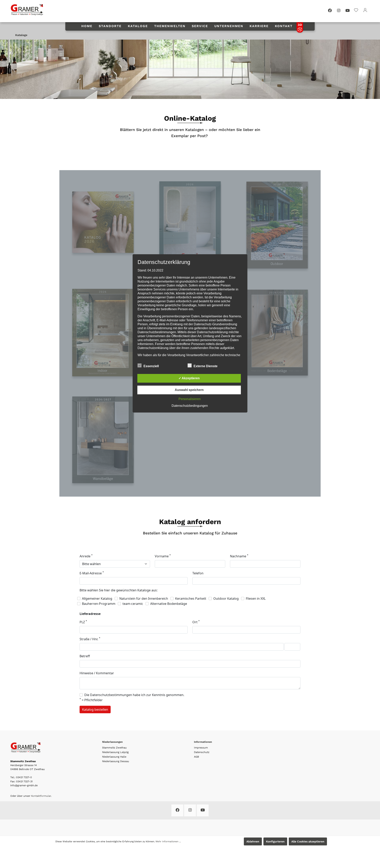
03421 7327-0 (24, 777)
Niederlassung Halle (114, 756)
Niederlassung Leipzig (115, 752)
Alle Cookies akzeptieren (307, 841)
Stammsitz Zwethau (114, 747)
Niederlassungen (112, 741)
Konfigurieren (275, 841)
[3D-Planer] (300, 27)
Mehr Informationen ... (168, 841)
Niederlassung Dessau (115, 761)
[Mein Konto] (365, 10)
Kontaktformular (41, 795)
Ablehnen (252, 841)
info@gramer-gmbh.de (24, 785)
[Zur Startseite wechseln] (27, 9)
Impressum (201, 747)
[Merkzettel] (356, 10)
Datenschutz (201, 752)
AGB (196, 756)
